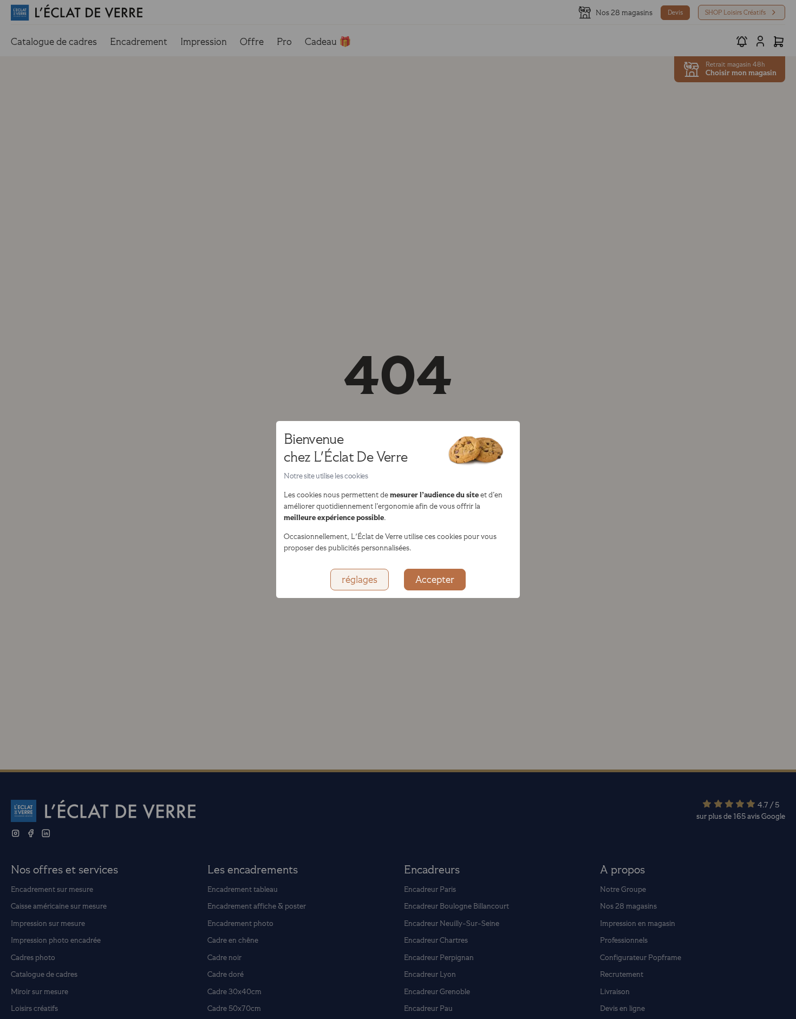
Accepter (434, 580)
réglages (359, 580)
